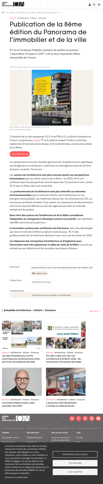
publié (37, 140)
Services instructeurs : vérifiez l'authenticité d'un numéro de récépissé (61, 441)
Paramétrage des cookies (75, 454)
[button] (99, 5)
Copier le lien (41, 273)
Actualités (10, 12)
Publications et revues (41, 282)
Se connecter (90, 5)
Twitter (85, 418)
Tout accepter (75, 472)
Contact (79, 437)
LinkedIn (72, 418)
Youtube (98, 418)
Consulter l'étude (19, 154)
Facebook (78, 418)
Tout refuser (75, 463)
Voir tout (93, 311)
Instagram (91, 418)
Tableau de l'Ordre (34, 437)
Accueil (3, 12)
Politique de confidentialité (16, 477)
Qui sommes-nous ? (10, 437)
